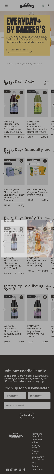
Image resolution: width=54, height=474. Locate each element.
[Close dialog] (51, 220)
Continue (14, 243)
